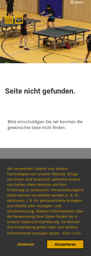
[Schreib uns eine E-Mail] (19, 20)
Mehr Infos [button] (71, 233)
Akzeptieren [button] (65, 244)
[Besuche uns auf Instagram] (9, 20)
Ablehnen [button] (25, 244)
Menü (78, 2)
